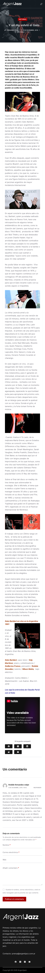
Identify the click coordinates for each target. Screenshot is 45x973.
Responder (37, 787)
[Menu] (41, 4)
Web (4, 860)
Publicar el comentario (14, 899)
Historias (22, 19)
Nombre (6, 845)
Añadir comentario (11, 868)
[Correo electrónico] (18, 752)
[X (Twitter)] (18, 746)
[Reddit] (8, 752)
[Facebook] (8, 746)
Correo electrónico (11, 852)
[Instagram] (25, 962)
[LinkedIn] (27, 746)
